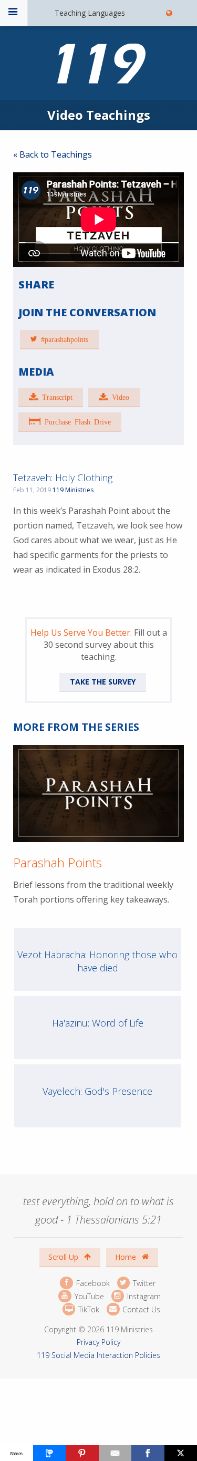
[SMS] (49, 1453)
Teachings (112, 1391)
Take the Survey (103, 682)
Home (126, 1257)
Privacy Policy (98, 1342)
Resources (156, 1391)
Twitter (143, 1283)
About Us (69, 1391)
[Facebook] (147, 1453)
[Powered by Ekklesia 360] (120, 1431)
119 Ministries (73, 489)
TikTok (87, 1309)
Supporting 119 (124, 1403)
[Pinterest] (82, 1453)
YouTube (87, 1296)
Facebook (91, 1283)
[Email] (115, 1453)
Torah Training (98, 1416)
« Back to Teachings (52, 154)
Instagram (143, 1296)
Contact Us (140, 1309)
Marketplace (68, 1403)
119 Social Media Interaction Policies (98, 1355)
